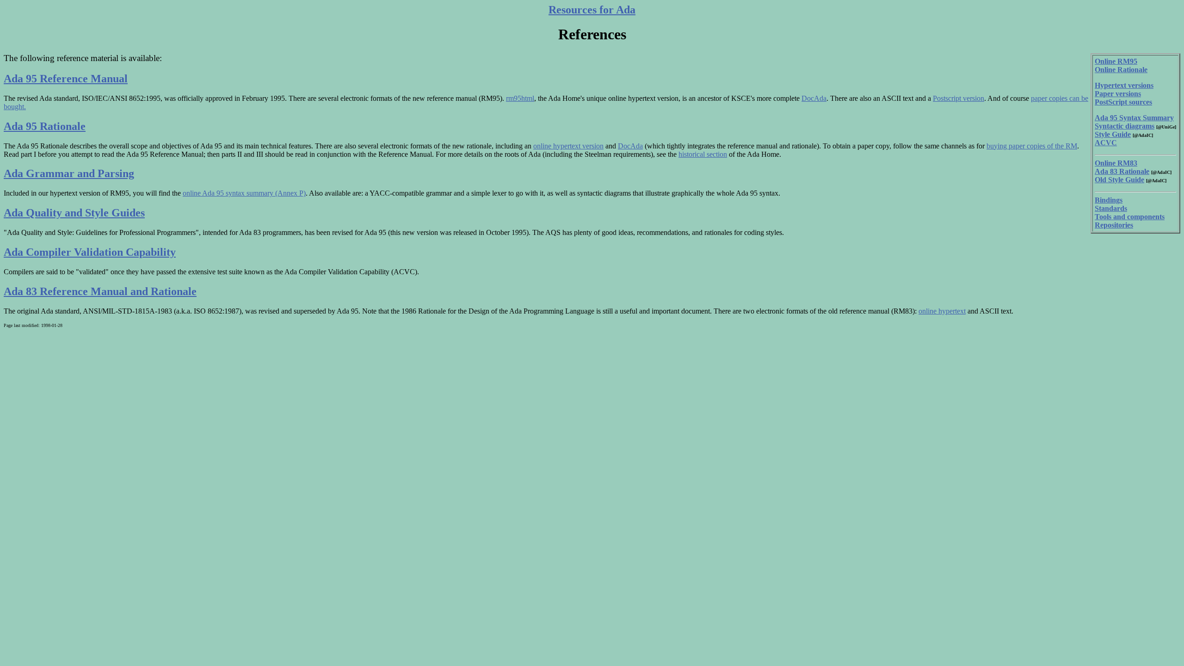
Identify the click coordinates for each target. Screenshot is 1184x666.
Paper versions (1118, 94)
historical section (702, 154)
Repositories (1114, 225)
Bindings (1108, 200)
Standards (1111, 208)
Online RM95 (1116, 61)
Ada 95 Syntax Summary (1134, 118)
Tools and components (1130, 217)
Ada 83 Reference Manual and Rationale (100, 291)
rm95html (520, 98)
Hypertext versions (1124, 85)
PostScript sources (1123, 102)
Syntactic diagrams (1124, 126)
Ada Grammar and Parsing (69, 173)
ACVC (1106, 143)
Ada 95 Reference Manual (66, 79)
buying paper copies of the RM (1032, 146)
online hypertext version (568, 146)
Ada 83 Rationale (1122, 171)
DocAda (814, 98)
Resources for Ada (592, 10)
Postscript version (958, 98)
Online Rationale (1121, 70)
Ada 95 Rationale (45, 126)
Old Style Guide (1119, 180)
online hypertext (942, 311)
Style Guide (1113, 134)
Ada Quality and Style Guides (74, 213)
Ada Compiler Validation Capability (90, 252)
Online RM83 (1116, 163)
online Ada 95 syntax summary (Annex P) (244, 193)
